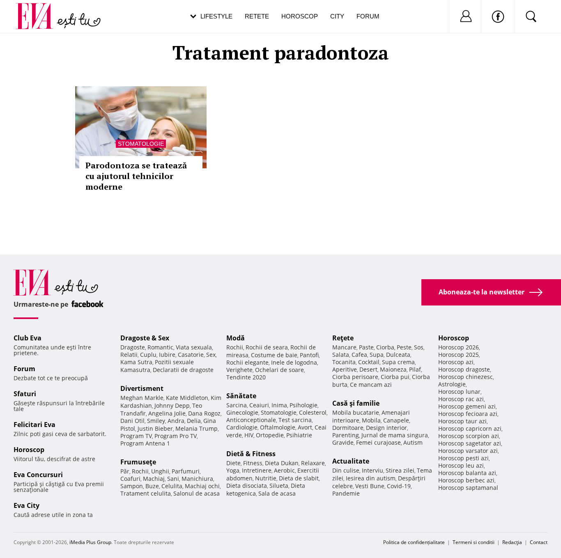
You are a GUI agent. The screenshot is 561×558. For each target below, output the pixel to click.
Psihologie (303, 405)
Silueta (278, 485)
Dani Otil (132, 421)
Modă (235, 337)
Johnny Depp (172, 405)
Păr (124, 471)
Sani (173, 478)
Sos (418, 347)
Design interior (386, 428)
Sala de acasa (277, 493)
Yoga (232, 470)
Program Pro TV (175, 436)
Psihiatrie (299, 435)
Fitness (252, 463)
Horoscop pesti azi (463, 458)
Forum (367, 16)
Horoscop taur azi (462, 421)
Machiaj (154, 478)
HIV (248, 435)
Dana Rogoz (204, 413)
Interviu (372, 470)
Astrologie (452, 384)
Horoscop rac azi (461, 399)
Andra (176, 421)
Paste (366, 347)
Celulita (171, 486)
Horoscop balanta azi (467, 473)
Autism (413, 442)
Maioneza (393, 369)
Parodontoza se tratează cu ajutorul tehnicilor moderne (136, 176)
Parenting (345, 435)
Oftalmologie (277, 427)
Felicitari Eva (34, 424)
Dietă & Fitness (251, 453)
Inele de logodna (294, 362)
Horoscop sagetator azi (469, 443)
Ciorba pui (395, 377)
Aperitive (344, 369)
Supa (377, 354)
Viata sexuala (194, 347)
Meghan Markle (141, 398)
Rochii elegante (247, 362)
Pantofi (309, 355)
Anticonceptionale (251, 420)
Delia (194, 421)
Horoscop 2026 (458, 347)
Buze (152, 486)
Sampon (131, 486)
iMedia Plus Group (90, 542)
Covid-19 (399, 486)
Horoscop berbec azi (466, 480)
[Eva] (39, 9)
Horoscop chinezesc (465, 377)
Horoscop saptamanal (468, 487)
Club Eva (27, 337)
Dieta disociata (246, 485)
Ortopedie (270, 435)
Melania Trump (196, 428)
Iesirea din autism (370, 478)
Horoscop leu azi (461, 465)
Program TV (136, 436)
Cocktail (368, 362)
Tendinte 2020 (246, 377)
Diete (233, 463)
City (337, 16)
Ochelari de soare (279, 370)
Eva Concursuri (38, 474)
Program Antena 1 (145, 443)
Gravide (343, 442)
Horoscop (299, 16)
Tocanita (344, 362)
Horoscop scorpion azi (468, 436)
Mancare (344, 347)
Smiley (156, 421)
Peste (404, 347)
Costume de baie (274, 355)
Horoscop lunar (459, 391)
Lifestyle (216, 16)
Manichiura (197, 478)
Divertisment (141, 388)
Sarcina (236, 405)
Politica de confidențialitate (414, 542)
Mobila (371, 420)
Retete (257, 16)
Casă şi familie (355, 403)
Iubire (167, 354)
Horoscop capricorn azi (469, 428)
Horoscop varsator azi (468, 451)
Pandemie (346, 493)
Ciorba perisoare (355, 377)
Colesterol (312, 412)
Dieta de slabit (299, 478)
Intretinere (256, 470)
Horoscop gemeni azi (467, 406)
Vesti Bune (369, 486)
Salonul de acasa (196, 493)
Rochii (140, 471)
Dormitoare (347, 428)
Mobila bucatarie (355, 412)
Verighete (239, 370)
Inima (279, 405)
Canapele (396, 420)
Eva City (26, 505)
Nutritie (265, 478)
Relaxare (313, 463)
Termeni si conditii (473, 542)
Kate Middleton (187, 398)
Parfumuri (186, 471)
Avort (305, 427)
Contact (538, 542)
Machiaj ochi (202, 486)
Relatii (129, 354)
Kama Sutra (136, 362)
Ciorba (385, 347)
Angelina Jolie (167, 413)
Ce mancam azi (371, 384)
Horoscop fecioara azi (467, 414)
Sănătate (241, 395)
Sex (211, 354)
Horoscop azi (456, 362)
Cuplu (148, 354)
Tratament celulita (145, 493)
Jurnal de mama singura (394, 435)
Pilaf (415, 369)
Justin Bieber (155, 428)
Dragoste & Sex (144, 337)
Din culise (345, 470)
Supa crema (398, 362)
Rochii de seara (267, 347)
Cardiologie (242, 427)
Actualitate (350, 461)
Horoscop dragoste (464, 369)
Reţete (343, 337)
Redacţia (512, 542)
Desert (368, 369)
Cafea (359, 354)
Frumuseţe (138, 461)
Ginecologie (242, 412)
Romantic (160, 347)
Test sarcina (295, 420)
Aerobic (284, 470)
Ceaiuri (259, 405)
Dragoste (132, 347)
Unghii (160, 471)
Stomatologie (141, 143)
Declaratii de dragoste (183, 370)
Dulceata (398, 354)
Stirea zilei (400, 470)
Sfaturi (25, 393)
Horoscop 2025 (458, 354)
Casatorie (191, 354)
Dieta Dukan (282, 463)
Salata (340, 354)
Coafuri (130, 478)
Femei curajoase (378, 442)
